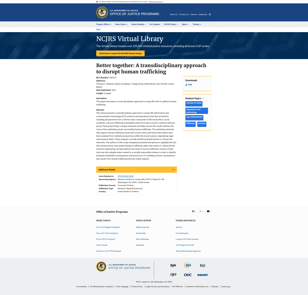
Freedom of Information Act (197, 286)
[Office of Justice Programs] (102, 12)
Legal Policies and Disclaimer (158, 286)
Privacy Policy (137, 286)
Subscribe (203, 14)
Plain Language (122, 286)
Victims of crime (194, 103)
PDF (190, 84)
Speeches (140, 245)
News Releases (142, 239)
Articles (201, 123)
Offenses (190, 123)
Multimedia (141, 233)
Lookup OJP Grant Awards (187, 239)
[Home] (134, 12)
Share (212, 16)
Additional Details (107, 169)
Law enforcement (194, 117)
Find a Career (101, 245)
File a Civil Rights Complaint (108, 227)
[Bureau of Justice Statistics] (188, 269)
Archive (179, 227)
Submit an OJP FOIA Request (108, 251)
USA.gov (214, 286)
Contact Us (184, 14)
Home (98, 29)
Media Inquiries (142, 227)
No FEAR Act (178, 286)
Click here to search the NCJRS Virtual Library (120, 53)
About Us (173, 14)
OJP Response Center (185, 245)
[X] (202, 213)
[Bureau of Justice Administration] (173, 267)
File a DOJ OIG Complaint (107, 233)
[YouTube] (209, 213)
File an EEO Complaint (105, 239)
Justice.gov (226, 286)
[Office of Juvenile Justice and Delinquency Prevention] (173, 277)
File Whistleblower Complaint (101, 286)
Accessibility (81, 286)
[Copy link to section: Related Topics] (202, 98)
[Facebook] (195, 213)
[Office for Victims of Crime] (188, 276)
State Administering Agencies (188, 251)
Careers (194, 14)
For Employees (182, 233)
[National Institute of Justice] (202, 267)
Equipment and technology (193, 110)
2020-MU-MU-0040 (126, 176)
